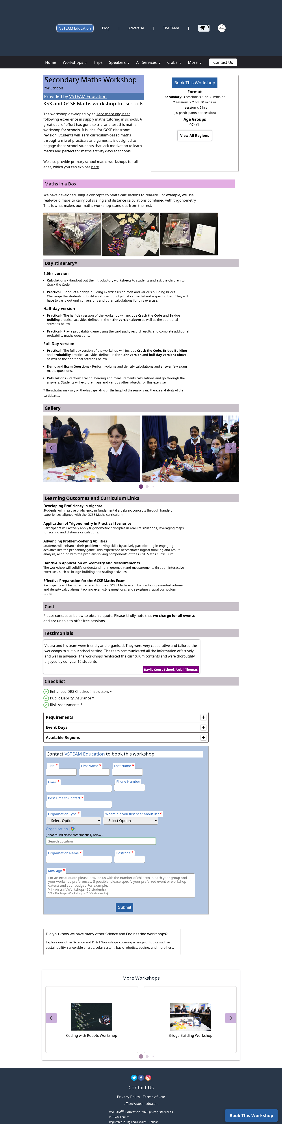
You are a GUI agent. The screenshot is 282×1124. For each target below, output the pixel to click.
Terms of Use (154, 1096)
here (95, 166)
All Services (147, 62)
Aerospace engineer (113, 113)
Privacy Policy (128, 1096)
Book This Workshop (194, 83)
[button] (51, 448)
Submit (124, 907)
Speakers (118, 62)
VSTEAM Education (75, 28)
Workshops (73, 62)
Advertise (136, 28)
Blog (105, 28)
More (193, 62)
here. (170, 947)
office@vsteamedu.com (141, 1103)
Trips (98, 62)
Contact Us (223, 62)
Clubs (172, 62)
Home (50, 62)
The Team (171, 28)
